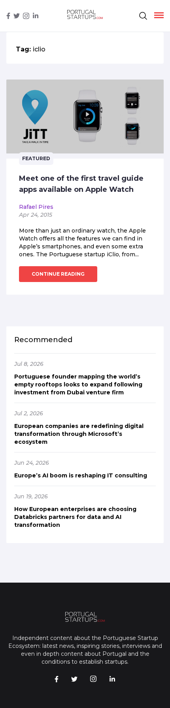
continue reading (58, 274)
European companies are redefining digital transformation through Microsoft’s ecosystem (79, 433)
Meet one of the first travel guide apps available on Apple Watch (81, 184)
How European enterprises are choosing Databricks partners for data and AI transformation (75, 516)
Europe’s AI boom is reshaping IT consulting (80, 475)
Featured (36, 158)
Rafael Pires (36, 206)
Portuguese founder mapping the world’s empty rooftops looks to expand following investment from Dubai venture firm (78, 384)
